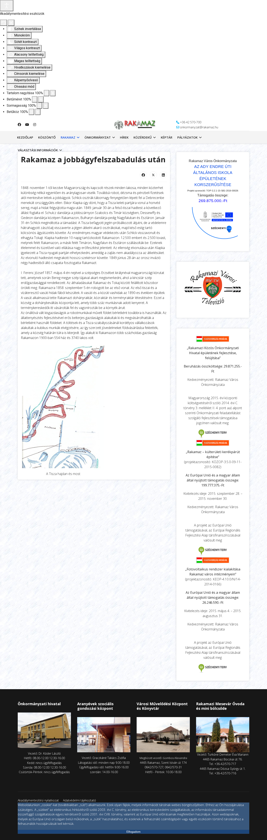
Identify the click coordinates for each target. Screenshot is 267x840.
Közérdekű (143, 137)
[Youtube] (27, 124)
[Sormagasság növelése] (45, 105)
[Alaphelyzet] (3, 23)
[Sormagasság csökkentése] (39, 105)
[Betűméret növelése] (41, 99)
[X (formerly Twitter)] (153, 174)
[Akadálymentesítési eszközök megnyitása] (6, 5)
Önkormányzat (97, 137)
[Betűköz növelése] (37, 112)
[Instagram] (34, 124)
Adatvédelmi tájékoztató (79, 800)
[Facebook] (19, 124)
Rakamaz (68, 137)
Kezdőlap (25, 137)
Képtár (166, 137)
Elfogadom (133, 831)
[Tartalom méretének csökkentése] (46, 93)
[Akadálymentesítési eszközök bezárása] (11, 23)
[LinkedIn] (163, 174)
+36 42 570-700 (190, 122)
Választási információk (38, 150)
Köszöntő (47, 137)
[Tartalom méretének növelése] (52, 93)
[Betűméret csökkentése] (34, 99)
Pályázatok (187, 137)
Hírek (124, 137)
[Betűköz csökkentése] (31, 112)
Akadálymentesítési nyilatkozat (38, 800)
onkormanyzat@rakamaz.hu (199, 127)
